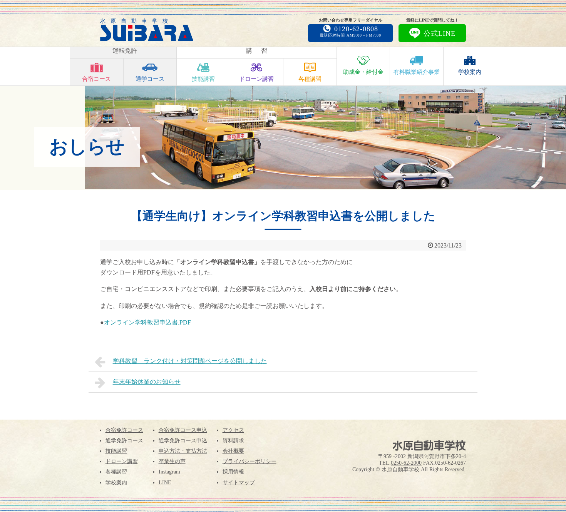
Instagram (169, 472)
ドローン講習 (256, 79)
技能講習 (203, 79)
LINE (165, 482)
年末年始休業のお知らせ (147, 381)
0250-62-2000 (406, 463)
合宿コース (96, 79)
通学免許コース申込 (183, 440)
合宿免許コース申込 (183, 430)
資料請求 (233, 440)
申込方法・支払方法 (183, 451)
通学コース (150, 79)
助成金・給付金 (363, 72)
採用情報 (233, 472)
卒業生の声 (172, 461)
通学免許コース (124, 440)
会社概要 (233, 451)
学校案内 (469, 72)
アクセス (233, 430)
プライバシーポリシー (249, 461)
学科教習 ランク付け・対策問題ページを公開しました (190, 361)
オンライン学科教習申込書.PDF (147, 322)
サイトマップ (239, 482)
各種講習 (310, 79)
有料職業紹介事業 (417, 72)
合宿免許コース (124, 430)
